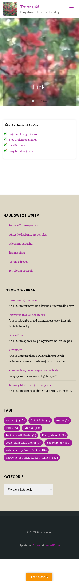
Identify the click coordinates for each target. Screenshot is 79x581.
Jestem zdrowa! (18, 261)
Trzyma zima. (17, 252)
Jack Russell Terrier (21, 435)
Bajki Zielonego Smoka (23, 134)
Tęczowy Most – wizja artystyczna (30, 385)
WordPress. (53, 545)
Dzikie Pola (16, 335)
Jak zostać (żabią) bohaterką (27, 315)
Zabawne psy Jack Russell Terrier (32, 457)
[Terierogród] (10, 9)
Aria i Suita (40, 420)
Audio (62, 420)
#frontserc (15, 350)
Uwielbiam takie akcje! (23, 442)
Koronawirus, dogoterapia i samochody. (34, 370)
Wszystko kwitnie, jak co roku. (28, 234)
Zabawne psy (58, 442)
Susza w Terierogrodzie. (24, 225)
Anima (36, 545)
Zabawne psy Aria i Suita (26, 450)
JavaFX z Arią (17, 145)
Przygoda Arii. (54, 435)
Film (12, 428)
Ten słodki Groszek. (21, 271)
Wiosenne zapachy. (21, 243)
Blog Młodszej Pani (21, 151)
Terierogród (29, 7)
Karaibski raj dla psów (23, 300)
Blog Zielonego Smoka (23, 140)
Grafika (32, 428)
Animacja (15, 420)
